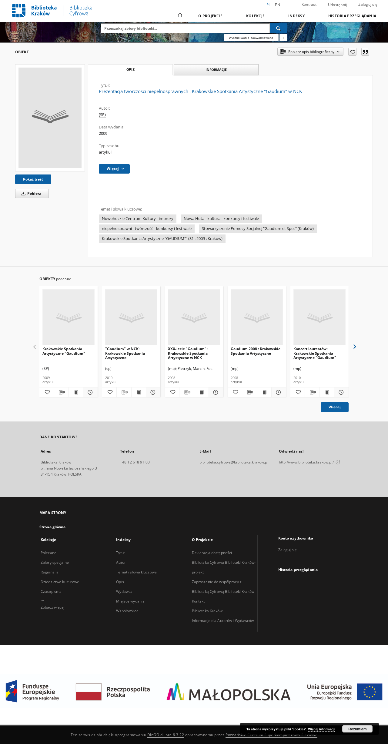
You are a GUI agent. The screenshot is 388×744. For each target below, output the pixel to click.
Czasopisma (51, 591)
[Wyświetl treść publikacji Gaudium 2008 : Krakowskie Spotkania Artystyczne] (264, 392)
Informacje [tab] (216, 69)
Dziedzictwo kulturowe (60, 581)
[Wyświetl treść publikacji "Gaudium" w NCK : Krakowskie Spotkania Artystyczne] (139, 392)
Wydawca (124, 591)
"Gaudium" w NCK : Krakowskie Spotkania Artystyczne (125, 353)
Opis (120, 581)
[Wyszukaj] (278, 28)
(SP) (102, 114)
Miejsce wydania (130, 601)
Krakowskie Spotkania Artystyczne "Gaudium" (63, 351)
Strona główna (52, 527)
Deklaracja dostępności (212, 552)
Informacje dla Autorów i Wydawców (223, 620)
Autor (121, 562)
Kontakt (198, 601)
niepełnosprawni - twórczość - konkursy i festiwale (147, 228)
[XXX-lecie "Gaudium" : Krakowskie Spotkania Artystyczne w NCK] (194, 318)
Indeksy (296, 15)
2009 (103, 133)
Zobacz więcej (53, 607)
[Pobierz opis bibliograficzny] (61, 392)
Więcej (335, 407)
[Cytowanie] (365, 52)
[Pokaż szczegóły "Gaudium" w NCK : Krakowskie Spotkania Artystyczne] (152, 392)
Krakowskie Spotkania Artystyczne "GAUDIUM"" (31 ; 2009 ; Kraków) (162, 238)
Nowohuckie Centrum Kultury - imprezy (137, 218)
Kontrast (309, 4)
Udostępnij (337, 4)
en (277, 5)
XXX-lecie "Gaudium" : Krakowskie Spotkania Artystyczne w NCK (188, 353)
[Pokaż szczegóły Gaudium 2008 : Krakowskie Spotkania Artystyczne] (278, 392)
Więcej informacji (321, 729)
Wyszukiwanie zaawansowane (251, 37)
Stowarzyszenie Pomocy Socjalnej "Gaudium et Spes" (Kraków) (258, 228)
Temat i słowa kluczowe (136, 572)
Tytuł (120, 552)
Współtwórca (127, 610)
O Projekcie (210, 15)
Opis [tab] (130, 70)
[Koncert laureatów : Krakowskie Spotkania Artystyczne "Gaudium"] (319, 318)
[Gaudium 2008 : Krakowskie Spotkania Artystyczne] (257, 318)
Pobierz (33, 193)
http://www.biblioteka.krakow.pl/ (307, 462)
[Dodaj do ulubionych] (352, 52)
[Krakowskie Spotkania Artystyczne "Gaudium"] (68, 318)
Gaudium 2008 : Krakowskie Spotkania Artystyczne (255, 351)
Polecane (48, 552)
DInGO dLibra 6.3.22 (165, 734)
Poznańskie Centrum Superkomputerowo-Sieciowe (271, 734)
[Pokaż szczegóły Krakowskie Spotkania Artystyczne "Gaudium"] (89, 392)
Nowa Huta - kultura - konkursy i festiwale (221, 218)
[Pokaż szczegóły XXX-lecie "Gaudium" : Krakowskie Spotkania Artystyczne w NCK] (215, 392)
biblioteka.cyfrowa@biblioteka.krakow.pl (233, 462)
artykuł (105, 152)
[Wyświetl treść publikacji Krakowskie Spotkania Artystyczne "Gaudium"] (76, 392)
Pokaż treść (33, 179)
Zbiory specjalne (55, 562)
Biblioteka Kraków (207, 610)
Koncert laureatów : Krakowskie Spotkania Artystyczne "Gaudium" (314, 353)
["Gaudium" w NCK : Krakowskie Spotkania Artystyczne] (131, 318)
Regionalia (50, 572)
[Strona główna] (179, 15)
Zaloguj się (367, 4)
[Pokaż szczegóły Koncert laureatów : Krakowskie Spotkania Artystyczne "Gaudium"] (340, 392)
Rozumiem (357, 729)
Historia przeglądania (352, 15)
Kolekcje (255, 15)
